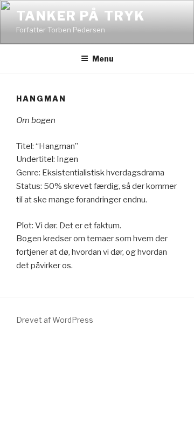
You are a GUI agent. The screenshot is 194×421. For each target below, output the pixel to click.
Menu (103, 58)
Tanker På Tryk (80, 16)
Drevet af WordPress (54, 319)
